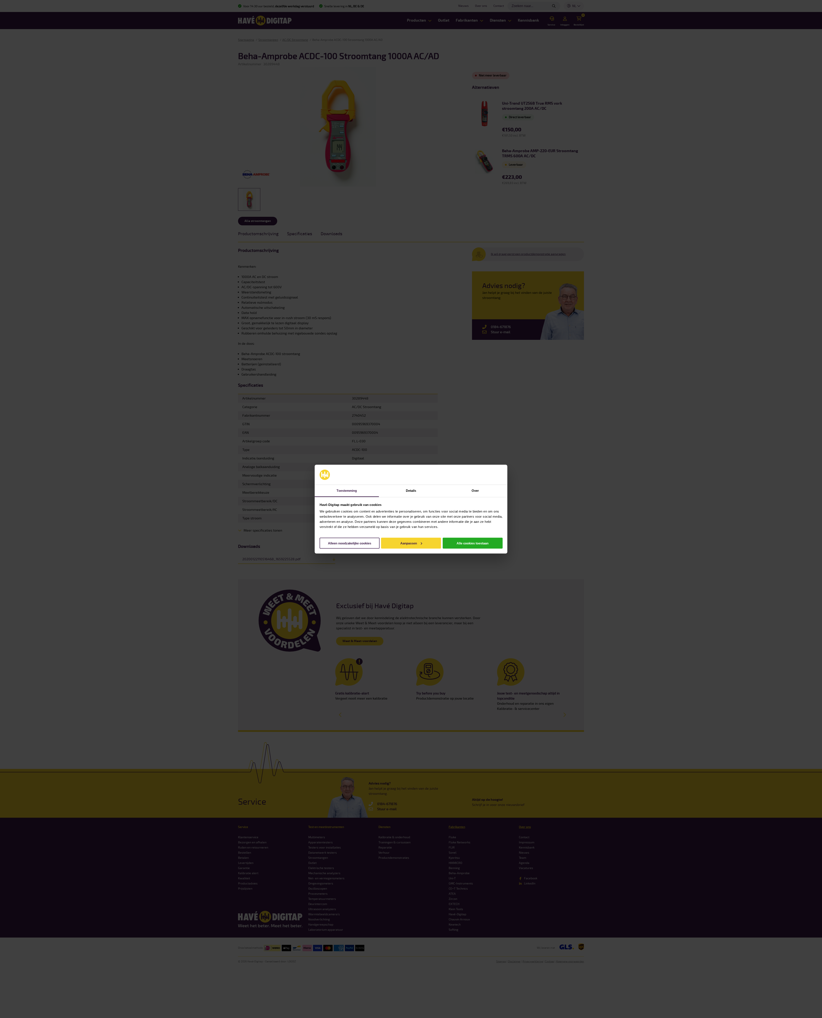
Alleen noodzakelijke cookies (349, 543)
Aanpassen (408, 543)
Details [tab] (411, 490)
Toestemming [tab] (347, 490)
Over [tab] (475, 490)
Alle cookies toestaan (472, 543)
